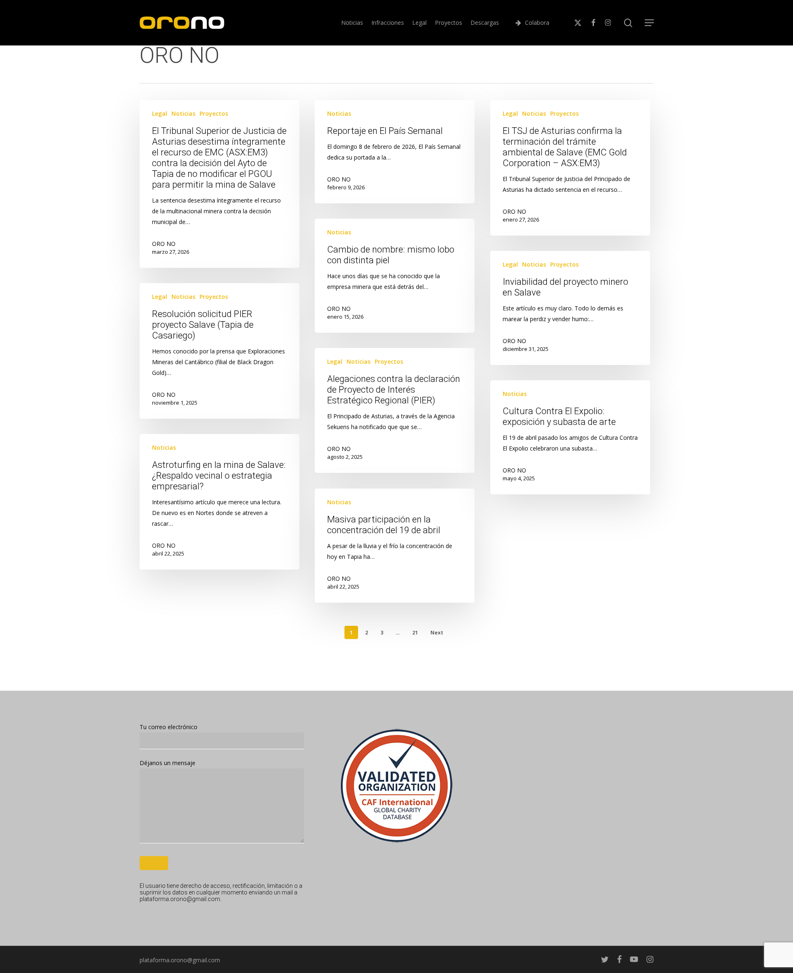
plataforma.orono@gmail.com (180, 899)
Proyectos (213, 113)
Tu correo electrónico (168, 727)
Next (436, 632)
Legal (159, 113)
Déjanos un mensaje (167, 763)
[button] (649, 23)
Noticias (183, 113)
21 (415, 632)
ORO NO (164, 244)
